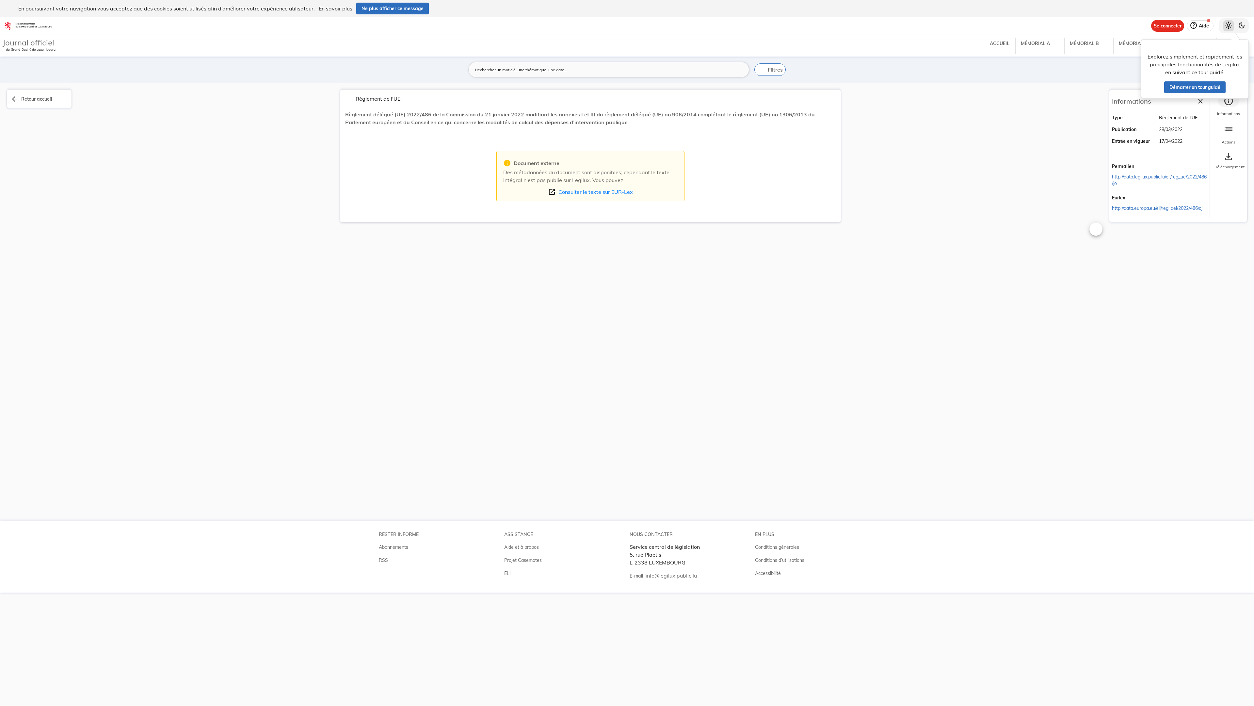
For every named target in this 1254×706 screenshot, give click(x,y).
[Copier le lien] (1143, 167)
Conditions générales (777, 547)
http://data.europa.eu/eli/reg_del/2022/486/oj (1157, 208)
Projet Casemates (523, 560)
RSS (383, 560)
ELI (507, 573)
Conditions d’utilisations (779, 560)
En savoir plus (335, 8)
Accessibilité (768, 573)
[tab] (1228, 106)
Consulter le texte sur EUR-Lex (590, 192)
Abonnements (393, 547)
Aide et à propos (521, 547)
